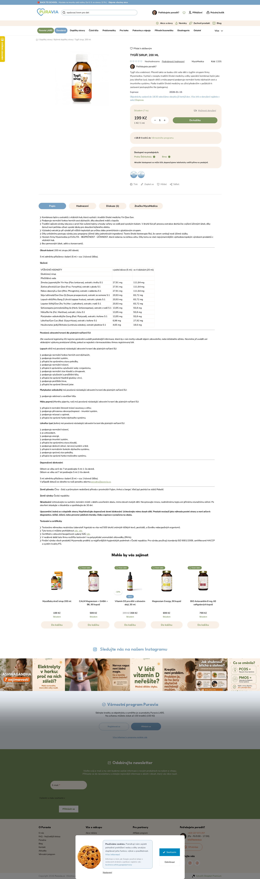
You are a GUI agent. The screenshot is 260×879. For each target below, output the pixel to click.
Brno (164, 156)
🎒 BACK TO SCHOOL (47, 2)
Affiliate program (140, 833)
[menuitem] (45, 30)
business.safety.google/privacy (118, 865)
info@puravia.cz (195, 839)
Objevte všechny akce (118, 2)
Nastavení (107, 872)
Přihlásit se (146, 726)
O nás (41, 833)
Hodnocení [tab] (82, 206)
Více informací (112, 854)
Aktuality (43, 850)
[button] (57, 626)
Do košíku (195, 120)
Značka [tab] (146, 206)
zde (76, 530)
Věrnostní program (47, 854)
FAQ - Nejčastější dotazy (50, 836)
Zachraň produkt (202, 23)
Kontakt (42, 847)
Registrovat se (114, 726)
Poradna (42, 840)
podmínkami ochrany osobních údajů (82, 798)
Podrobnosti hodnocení (173, 61)
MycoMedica (198, 61)
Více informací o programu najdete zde (130, 737)
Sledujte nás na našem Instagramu (133, 649)
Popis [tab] (52, 206)
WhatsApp (193, 847)
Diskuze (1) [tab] (112, 206)
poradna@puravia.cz (101, 481)
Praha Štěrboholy (143, 156)
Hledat (142, 12)
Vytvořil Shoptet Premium (209, 875)
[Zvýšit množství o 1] (165, 120)
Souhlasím (171, 852)
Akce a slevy (166, 23)
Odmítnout (170, 862)
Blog (219, 23)
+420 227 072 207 (196, 833)
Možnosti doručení (207, 110)
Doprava (139, 100)
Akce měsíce (91, 833)
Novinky (183, 23)
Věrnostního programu (162, 137)
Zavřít (149, 188)
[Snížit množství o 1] (155, 120)
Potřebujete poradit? (168, 12)
